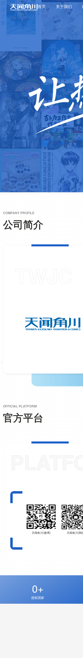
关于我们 (64, 6)
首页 (42, 6)
